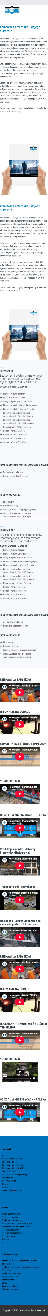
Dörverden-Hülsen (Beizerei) (13, 1165)
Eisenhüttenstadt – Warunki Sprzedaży (19, 409)
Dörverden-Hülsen (9, 1162)
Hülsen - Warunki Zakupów (14, 431)
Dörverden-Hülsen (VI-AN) (12, 1168)
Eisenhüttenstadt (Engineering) (14, 1174)
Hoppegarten (7, 1177)
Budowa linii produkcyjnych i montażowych (19, 1260)
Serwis (4, 1283)
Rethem (5, 1184)
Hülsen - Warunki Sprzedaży (14, 434)
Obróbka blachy (8, 1264)
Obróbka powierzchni (10, 1276)
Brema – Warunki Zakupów (14, 394)
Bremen (5, 1155)
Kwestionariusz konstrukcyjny (15, 476)
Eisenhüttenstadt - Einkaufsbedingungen (20, 405)
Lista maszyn (8, 502)
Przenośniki (6, 1270)
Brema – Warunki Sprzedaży (15, 397)
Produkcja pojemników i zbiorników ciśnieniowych (22, 1267)
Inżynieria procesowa (10, 1289)
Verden (5, 1187)
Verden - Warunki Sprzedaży (15, 442)
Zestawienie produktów (13, 472)
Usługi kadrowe (8, 1279)
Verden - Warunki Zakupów (14, 438)
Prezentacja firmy (10, 505)
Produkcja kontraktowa (11, 1273)
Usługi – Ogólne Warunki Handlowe (17, 401)
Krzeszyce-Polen (9, 1181)
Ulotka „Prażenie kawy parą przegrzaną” (19, 509)
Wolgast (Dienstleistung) (12, 1190)
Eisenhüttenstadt (9, 1171)
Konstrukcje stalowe (10, 1286)
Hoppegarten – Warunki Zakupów (17, 427)
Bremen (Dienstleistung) (12, 1158)
